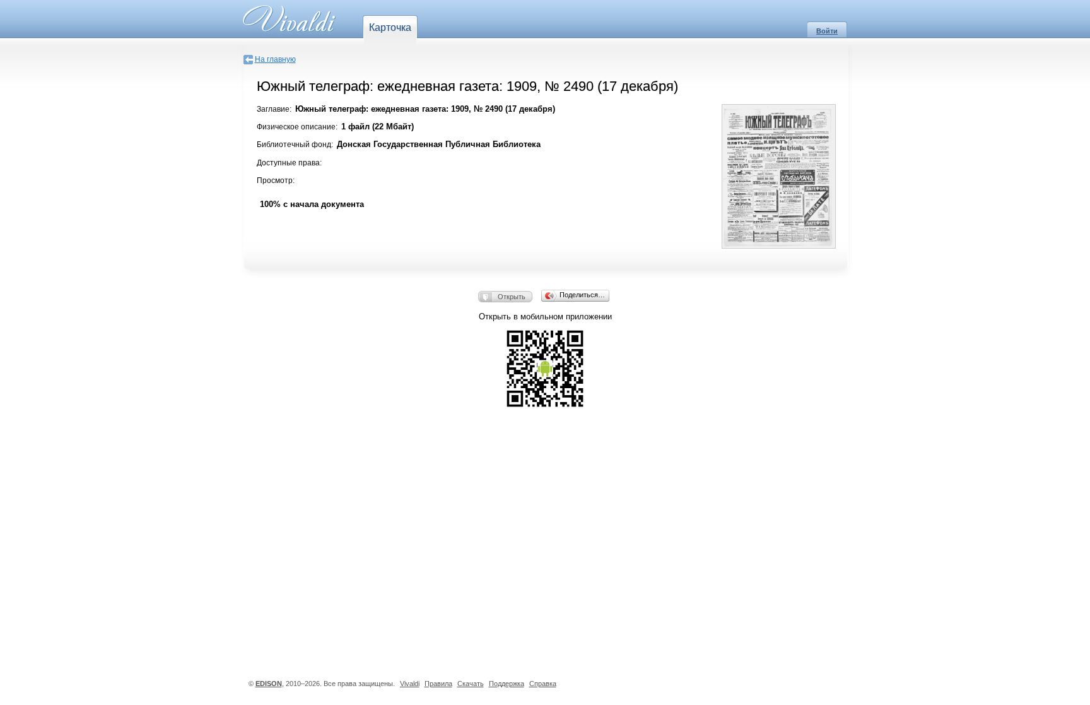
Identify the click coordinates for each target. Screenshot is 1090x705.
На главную (275, 59)
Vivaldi (409, 683)
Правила (438, 683)
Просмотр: (276, 180)
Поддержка (506, 683)
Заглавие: (274, 109)
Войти (827, 31)
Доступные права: (289, 162)
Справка (542, 683)
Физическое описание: (297, 126)
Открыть (511, 296)
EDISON (268, 683)
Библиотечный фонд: (295, 144)
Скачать (470, 683)
